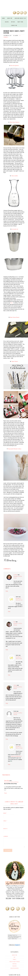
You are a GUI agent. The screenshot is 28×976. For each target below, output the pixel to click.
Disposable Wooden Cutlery (14, 448)
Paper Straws (14, 361)
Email (5, 821)
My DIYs (13, 22)
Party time (20, 22)
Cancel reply (14, 804)
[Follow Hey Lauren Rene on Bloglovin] (14, 945)
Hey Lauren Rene (14, 9)
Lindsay (15, 685)
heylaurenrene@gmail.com (16, 756)
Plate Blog (6, 780)
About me (9, 18)
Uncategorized (14, 968)
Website (5, 828)
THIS (11, 303)
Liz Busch (15, 574)
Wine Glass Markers (14, 122)
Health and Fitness (14, 961)
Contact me (14, 25)
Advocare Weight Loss (20, 18)
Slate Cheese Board (14, 317)
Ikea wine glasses (14, 65)
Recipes (7, 22)
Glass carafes (14, 175)
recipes (14, 966)
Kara (14, 621)
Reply (7, 591)
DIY (14, 957)
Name (5, 813)
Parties (14, 963)
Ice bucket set (15, 229)
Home (3, 18)
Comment (5, 836)
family (14, 959)
